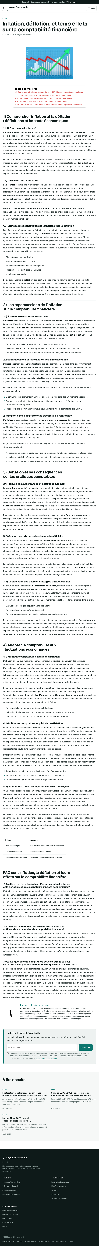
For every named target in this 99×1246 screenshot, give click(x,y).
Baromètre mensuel (9, 1190)
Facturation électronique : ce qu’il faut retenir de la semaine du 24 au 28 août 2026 (24, 1094)
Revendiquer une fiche (10, 1214)
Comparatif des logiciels (11, 1182)
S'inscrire (85, 1047)
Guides (54, 1190)
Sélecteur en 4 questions (11, 1186)
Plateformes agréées (58, 1186)
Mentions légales (31, 1241)
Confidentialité (44, 1241)
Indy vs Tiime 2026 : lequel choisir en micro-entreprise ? (16, 1119)
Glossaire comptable (59, 1198)
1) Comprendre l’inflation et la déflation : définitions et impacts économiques (49, 92)
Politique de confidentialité (46, 1058)
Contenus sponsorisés (59, 1241)
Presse (4, 1226)
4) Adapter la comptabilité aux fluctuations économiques (42, 101)
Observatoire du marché (11, 1194)
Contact (20, 1241)
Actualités (55, 1194)
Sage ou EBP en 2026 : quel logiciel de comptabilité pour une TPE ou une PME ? (71, 1094)
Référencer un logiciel (10, 1210)
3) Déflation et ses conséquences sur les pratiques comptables (44, 98)
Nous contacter (8, 1222)
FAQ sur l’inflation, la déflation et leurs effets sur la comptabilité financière (49, 104)
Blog (4, 19)
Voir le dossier (72, 2)
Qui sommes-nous (8, 1241)
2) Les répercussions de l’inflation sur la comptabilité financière (44, 95)
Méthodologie (7, 1218)
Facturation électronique (60, 1182)
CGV (71, 1241)
